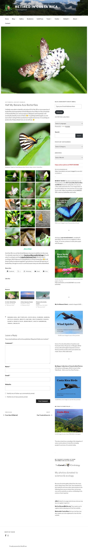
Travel (48, 19)
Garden (47, 317)
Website (8, 384)
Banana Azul (12, 317)
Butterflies (22, 317)
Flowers (40, 317)
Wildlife (16, 323)
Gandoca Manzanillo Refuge (34, 255)
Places (46, 319)
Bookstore (30, 19)
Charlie (22, 102)
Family (57, 19)
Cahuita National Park (28, 257)
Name (7, 366)
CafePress (40, 19)
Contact (7, 23)
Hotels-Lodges (13, 319)
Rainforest (28, 321)
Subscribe (59, 112)
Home (7, 19)
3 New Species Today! (27, 302)
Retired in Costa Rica (36, 7)
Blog (13, 19)
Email (7, 375)
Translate (67, 126)
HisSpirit (66, 19)
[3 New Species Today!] (27, 295)
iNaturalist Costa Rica (62, 511)
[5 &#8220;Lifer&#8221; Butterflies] (12, 295)
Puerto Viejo (18, 321)
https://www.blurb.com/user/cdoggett (65, 171)
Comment (9, 343)
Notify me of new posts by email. (17, 397)
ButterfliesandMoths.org (63, 506)
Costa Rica (32, 317)
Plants (10, 321)
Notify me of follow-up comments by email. (21, 393)
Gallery (21, 19)
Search (57, 132)
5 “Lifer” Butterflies (10, 302)
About (75, 19)
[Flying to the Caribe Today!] (43, 295)
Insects (23, 319)
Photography (38, 319)
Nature (29, 319)
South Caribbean (39, 321)
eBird (56, 501)
